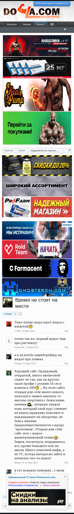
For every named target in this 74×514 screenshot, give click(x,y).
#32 (66, 363)
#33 (66, 462)
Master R (19, 462)
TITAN (17, 331)
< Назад (7, 314)
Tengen (18, 363)
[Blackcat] (7, 302)
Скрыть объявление (65, 476)
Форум (27, 24)
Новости (12, 24)
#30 (66, 331)
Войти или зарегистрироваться (52, 3)
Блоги (40, 24)
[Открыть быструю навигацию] (69, 150)
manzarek (19, 347)
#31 (66, 347)
